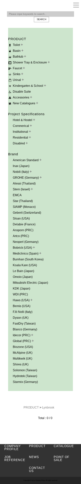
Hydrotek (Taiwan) (25, 376)
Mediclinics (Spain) (26, 253)
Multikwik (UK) (22, 358)
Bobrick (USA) (23, 247)
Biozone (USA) (23, 346)
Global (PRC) (22, 341)
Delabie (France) (24, 224)
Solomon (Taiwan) (25, 370)
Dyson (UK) (20, 317)
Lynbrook (48, 407)
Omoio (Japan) (23, 276)
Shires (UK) (20, 364)
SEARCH (41, 19)
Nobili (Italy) (21, 171)
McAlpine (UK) (22, 352)
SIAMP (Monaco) (24, 206)
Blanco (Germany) (25, 329)
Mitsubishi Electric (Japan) (30, 282)
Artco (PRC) (21, 236)
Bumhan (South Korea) (28, 259)
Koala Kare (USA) (25, 265)
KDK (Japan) (21, 288)
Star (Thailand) (23, 201)
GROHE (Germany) (26, 177)
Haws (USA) (21, 300)
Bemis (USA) (21, 306)
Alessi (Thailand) (24, 183)
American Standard (26, 160)
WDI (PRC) (20, 294)
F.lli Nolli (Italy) (22, 311)
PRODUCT (32, 407)
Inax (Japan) (21, 166)
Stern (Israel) (22, 189)
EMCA (17, 195)
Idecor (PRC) (22, 335)
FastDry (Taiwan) (24, 323)
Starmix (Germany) (25, 381)
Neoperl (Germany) (25, 241)
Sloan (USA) (21, 218)
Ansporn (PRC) (23, 230)
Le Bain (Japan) (23, 271)
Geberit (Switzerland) (27, 212)
